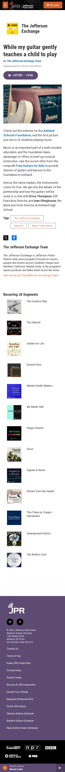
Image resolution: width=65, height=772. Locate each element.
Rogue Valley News (42, 225)
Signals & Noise (36, 470)
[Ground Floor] (14, 370)
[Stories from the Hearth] (14, 496)
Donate (54, 5)
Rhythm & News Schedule (20, 721)
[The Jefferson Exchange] (12, 28)
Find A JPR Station (16, 706)
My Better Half (35, 406)
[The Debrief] (14, 328)
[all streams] (60, 768)
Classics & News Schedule (20, 713)
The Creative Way (37, 301)
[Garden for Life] (14, 349)
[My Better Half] (14, 412)
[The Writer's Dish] (14, 560)
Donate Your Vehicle (17, 692)
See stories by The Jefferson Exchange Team (30, 275)
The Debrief (33, 322)
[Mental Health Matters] (14, 391)
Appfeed (18, 225)
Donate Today (14, 677)
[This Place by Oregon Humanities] (14, 518)
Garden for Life (35, 343)
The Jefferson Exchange (35, 28)
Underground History (39, 533)
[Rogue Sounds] (14, 433)
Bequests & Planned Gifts (20, 699)
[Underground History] (14, 539)
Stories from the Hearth (40, 491)
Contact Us (12, 649)
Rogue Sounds (35, 428)
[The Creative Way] (14, 307)
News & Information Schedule (22, 728)
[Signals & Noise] (14, 475)
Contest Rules (14, 670)
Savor (30, 449)
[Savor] (14, 454)
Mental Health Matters (40, 385)
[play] (5, 767)
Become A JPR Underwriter (21, 685)
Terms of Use (14, 656)
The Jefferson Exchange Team (24, 61)
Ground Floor (34, 364)
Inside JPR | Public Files (19, 663)
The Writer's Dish (36, 554)
